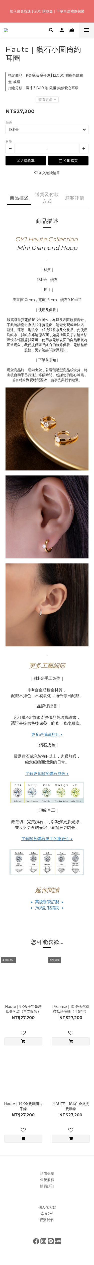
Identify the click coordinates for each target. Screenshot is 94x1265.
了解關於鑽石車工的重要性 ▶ (47, 838)
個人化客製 (47, 1207)
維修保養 (47, 1173)
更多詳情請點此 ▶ (47, 734)
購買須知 (47, 1186)
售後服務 (47, 1180)
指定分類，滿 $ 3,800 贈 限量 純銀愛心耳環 (43, 88)
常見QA (47, 1213)
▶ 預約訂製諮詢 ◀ (47, 907)
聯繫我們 (47, 1220)
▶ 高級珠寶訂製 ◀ (47, 902)
